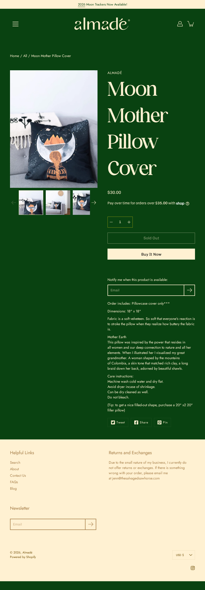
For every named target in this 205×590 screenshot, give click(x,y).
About (14, 468)
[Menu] (15, 24)
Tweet (120, 422)
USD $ (180, 555)
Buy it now (151, 254)
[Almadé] (102, 23)
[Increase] (129, 222)
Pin (165, 422)
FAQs (14, 481)
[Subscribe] (189, 290)
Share (144, 422)
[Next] (94, 202)
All (25, 55)
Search (15, 462)
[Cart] (191, 24)
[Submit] (90, 524)
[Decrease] (111, 222)
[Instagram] (192, 568)
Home (14, 55)
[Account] (180, 24)
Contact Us (18, 475)
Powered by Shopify (23, 557)
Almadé (27, 552)
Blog (13, 488)
